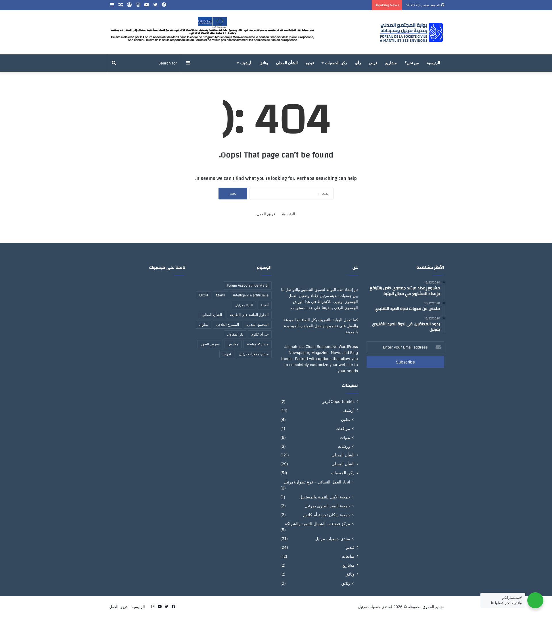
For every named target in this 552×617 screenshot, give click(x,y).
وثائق (264, 63)
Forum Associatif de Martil (248, 285)
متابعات (348, 556)
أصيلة (265, 305)
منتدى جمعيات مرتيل (332, 538)
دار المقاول (235, 334)
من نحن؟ (412, 63)
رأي (358, 63)
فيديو (310, 63)
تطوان (203, 324)
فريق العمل (266, 214)
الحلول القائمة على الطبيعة (249, 315)
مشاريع (391, 63)
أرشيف (245, 63)
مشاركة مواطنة (257, 344)
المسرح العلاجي (227, 324)
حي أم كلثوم (260, 334)
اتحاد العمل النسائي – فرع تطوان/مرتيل (317, 481)
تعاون (345, 419)
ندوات (345, 437)
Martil (220, 295)
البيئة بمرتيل (244, 305)
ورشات (344, 446)
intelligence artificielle (251, 295)
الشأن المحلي (287, 63)
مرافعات (343, 428)
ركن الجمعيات (336, 63)
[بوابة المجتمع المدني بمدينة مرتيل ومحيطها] (411, 32)
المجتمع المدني (258, 324)
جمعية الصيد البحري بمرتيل (327, 505)
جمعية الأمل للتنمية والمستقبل (324, 496)
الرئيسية (433, 63)
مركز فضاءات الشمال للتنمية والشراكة (317, 523)
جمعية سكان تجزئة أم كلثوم (326, 514)
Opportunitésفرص (337, 401)
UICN (203, 295)
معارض (233, 344)
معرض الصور (210, 344)
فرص (373, 63)
